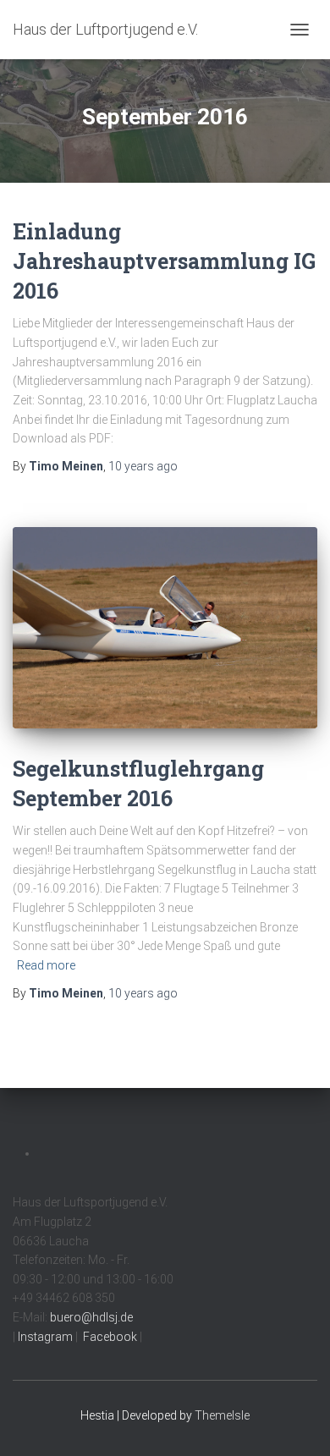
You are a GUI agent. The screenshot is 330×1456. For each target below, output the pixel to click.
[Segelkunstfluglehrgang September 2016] (165, 628)
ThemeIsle (222, 1415)
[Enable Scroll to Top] (296, 1422)
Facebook (108, 1336)
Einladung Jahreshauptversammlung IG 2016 (164, 261)
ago (143, 466)
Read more (46, 965)
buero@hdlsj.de (91, 1317)
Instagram (44, 1336)
